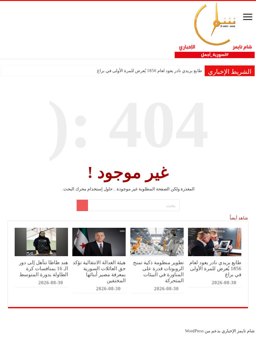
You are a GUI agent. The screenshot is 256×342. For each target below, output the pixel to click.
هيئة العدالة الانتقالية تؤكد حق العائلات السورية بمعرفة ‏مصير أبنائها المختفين (99, 271)
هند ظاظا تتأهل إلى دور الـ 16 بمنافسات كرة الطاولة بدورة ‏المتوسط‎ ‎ (43, 268)
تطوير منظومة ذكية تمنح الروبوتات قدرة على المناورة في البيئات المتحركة (158, 271)
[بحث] (82, 205)
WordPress (194, 330)
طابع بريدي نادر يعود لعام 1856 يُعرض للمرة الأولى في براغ (149, 70)
